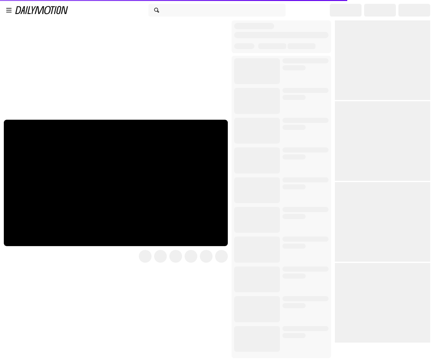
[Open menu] (9, 10)
